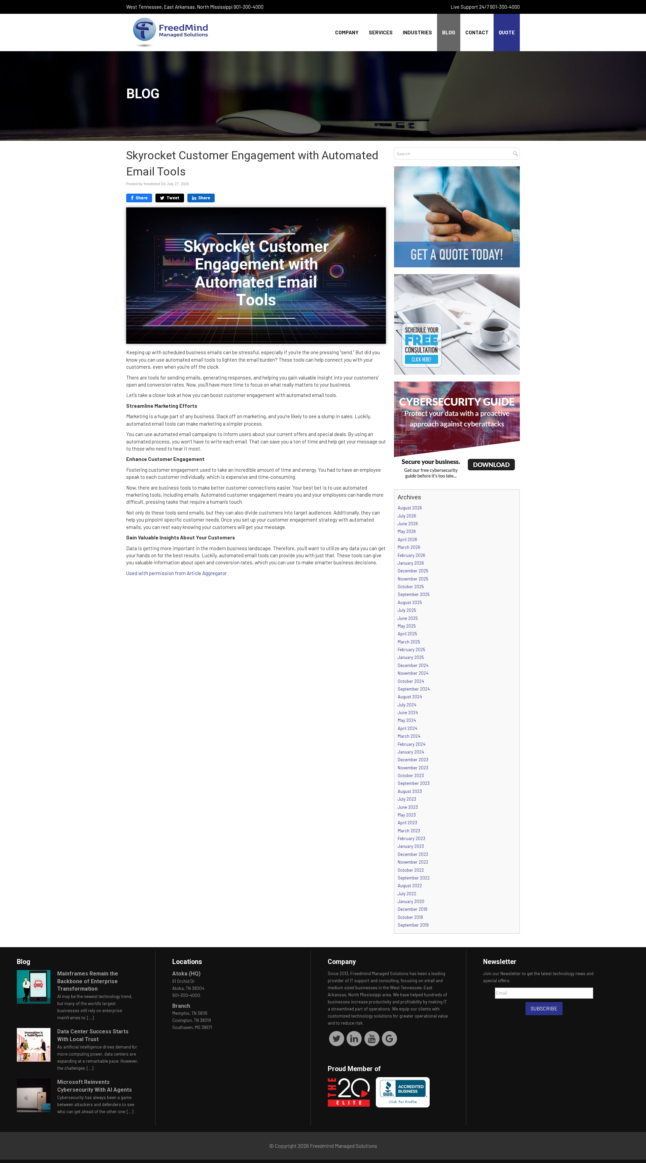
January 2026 (411, 563)
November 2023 (413, 767)
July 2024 (407, 704)
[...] (90, 1017)
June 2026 (408, 523)
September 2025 (414, 594)
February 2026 (411, 555)
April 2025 (407, 633)
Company (347, 32)
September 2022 (414, 877)
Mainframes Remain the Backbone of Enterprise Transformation (87, 981)
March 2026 (409, 547)
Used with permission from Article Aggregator (176, 573)
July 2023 (407, 799)
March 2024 (409, 736)
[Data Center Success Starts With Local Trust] (33, 1045)
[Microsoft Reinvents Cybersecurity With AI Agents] (33, 1095)
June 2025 (408, 618)
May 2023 (407, 815)
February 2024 (411, 744)
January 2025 (411, 657)
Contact (477, 32)
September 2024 (414, 689)
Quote (507, 32)
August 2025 (410, 602)
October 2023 (411, 775)
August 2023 (410, 791)
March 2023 (409, 830)
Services (381, 32)
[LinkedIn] (354, 1038)
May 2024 (407, 720)
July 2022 (407, 893)
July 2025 (407, 610)
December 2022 (413, 854)
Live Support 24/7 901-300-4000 (485, 7)
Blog (448, 32)
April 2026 (407, 539)
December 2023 (413, 759)
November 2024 (413, 673)
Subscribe (544, 1008)
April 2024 (407, 728)
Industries (417, 32)
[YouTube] (372, 1038)
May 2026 (407, 531)
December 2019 (412, 909)
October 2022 (411, 870)
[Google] (390, 1038)
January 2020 (411, 901)
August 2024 (410, 696)
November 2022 (413, 862)
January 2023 (411, 846)
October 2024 (411, 681)
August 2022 (410, 885)
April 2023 (407, 822)
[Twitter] (337, 1038)
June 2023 (408, 807)
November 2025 (413, 579)
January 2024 (411, 752)
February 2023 (411, 838)
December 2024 (413, 665)
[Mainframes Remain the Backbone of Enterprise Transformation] (33, 987)
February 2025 (411, 649)
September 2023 (414, 783)
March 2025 (409, 641)
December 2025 (413, 570)
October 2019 (410, 917)
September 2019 (413, 925)
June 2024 (408, 712)
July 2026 (407, 516)
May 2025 (407, 626)
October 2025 (411, 586)
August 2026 (410, 507)
